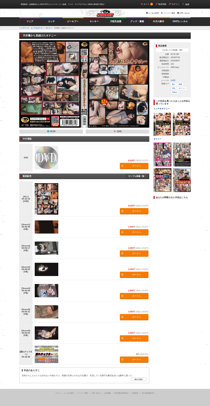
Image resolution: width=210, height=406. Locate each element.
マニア (30, 21)
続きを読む (139, 379)
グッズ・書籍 (137, 21)
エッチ (51, 21)
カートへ (136, 166)
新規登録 (162, 4)
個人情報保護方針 (148, 393)
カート (146, 4)
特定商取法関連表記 (121, 393)
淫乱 (173, 88)
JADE (173, 80)
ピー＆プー (73, 21)
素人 (173, 84)
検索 (187, 4)
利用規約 (135, 393)
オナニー (49, 28)
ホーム (58, 393)
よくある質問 (153, 13)
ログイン (176, 4)
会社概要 (107, 393)
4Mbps (174, 92)
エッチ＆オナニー (37, 28)
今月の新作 (158, 21)
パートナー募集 (169, 13)
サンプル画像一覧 (136, 176)
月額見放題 (115, 21)
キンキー (94, 21)
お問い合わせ (184, 13)
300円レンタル (180, 21)
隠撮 (180, 84)
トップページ (24, 28)
